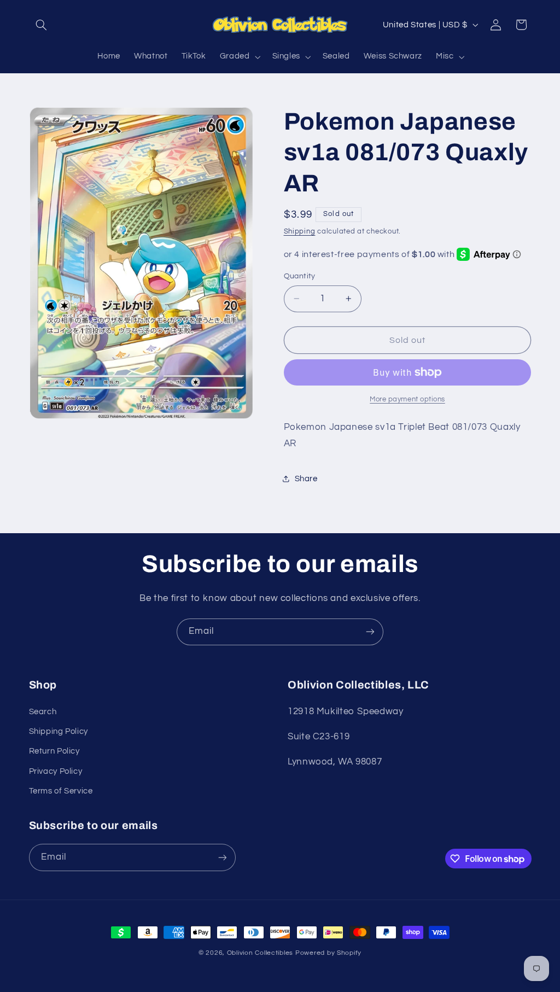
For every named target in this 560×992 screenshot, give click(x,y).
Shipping (300, 231)
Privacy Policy (56, 771)
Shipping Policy (58, 731)
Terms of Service (61, 791)
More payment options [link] (407, 399)
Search (43, 712)
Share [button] (306, 479)
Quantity (300, 276)
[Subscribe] (370, 631)
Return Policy (54, 751)
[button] (41, 24)
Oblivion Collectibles (260, 953)
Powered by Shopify (328, 953)
